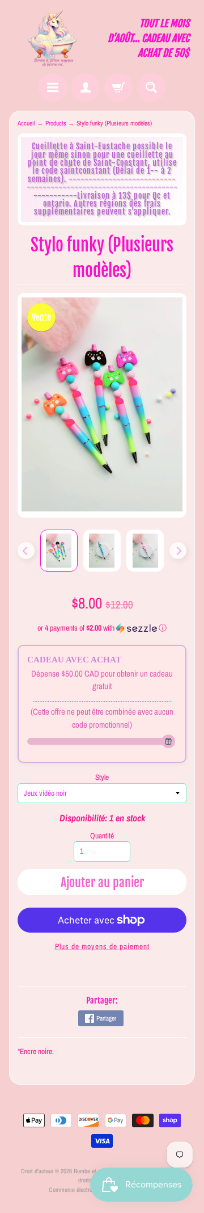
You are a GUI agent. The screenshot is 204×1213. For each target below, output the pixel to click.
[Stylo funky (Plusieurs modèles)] (59, 551)
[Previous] (26, 550)
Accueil (26, 123)
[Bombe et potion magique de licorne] (55, 38)
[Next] (177, 550)
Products (55, 123)
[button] (102, 628)
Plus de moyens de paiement (102, 946)
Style (102, 777)
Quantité (102, 835)
